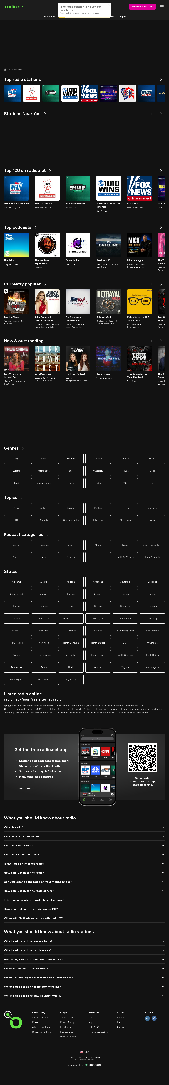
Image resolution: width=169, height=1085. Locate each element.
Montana (43, 631)
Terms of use (66, 1017)
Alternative (44, 471)
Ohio (125, 643)
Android (121, 1027)
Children (152, 508)
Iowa (70, 606)
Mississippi (152, 618)
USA (86, 1052)
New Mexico (16, 643)
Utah (70, 667)
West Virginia (17, 679)
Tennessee (16, 667)
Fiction (98, 557)
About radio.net (40, 1017)
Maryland (44, 618)
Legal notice (66, 1027)
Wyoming (71, 679)
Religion (125, 508)
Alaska (43, 582)
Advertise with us (41, 1027)
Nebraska (71, 631)
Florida (71, 594)
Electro (16, 471)
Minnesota (125, 618)
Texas (44, 667)
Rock (43, 459)
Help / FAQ (93, 1027)
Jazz (152, 471)
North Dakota (98, 643)
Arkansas (98, 582)
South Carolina (125, 655)
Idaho (152, 594)
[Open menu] (162, 7)
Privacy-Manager (68, 1037)
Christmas (125, 520)
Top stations (48, 16)
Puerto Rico (71, 655)
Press (35, 1022)
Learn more (26, 788)
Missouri (16, 631)
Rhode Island (98, 655)
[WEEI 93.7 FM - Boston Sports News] (146, 93)
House (125, 471)
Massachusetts (71, 618)
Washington (152, 667)
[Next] (161, 78)
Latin (98, 483)
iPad (119, 1022)
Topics (123, 16)
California (125, 582)
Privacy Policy (67, 1022)
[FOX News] (89, 93)
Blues (71, 483)
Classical (98, 471)
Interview (98, 520)
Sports (70, 508)
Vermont (98, 667)
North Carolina (71, 643)
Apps (91, 1022)
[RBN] (127, 93)
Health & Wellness (125, 557)
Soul (16, 483)
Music (152, 520)
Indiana (44, 606)
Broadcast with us (41, 1032)
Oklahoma (152, 643)
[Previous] (151, 78)
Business (44, 545)
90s (125, 483)
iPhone (120, 1017)
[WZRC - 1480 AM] (31, 93)
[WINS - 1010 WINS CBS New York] (70, 93)
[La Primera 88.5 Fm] (108, 93)
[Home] (5, 69)
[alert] (84, 10)
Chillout (98, 459)
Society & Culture (152, 545)
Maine (16, 618)
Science (17, 545)
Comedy (43, 520)
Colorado (152, 582)
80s (71, 471)
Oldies (152, 459)
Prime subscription (98, 1032)
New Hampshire (125, 631)
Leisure (71, 545)
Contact (92, 1017)
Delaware (44, 594)
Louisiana (152, 606)
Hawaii (125, 594)
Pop (17, 459)
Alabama (16, 582)
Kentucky (125, 606)
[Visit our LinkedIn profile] (147, 1018)
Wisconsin (43, 679)
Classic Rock (44, 483)
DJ (16, 520)
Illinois (16, 606)
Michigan (98, 618)
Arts (43, 557)
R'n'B (152, 483)
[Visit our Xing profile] (154, 1018)
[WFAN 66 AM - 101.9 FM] (12, 93)
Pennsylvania (44, 655)
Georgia (98, 594)
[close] (109, 5)
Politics (98, 508)
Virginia (125, 667)
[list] (84, 93)
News (16, 508)
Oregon (16, 655)
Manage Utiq (66, 1032)
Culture (44, 508)
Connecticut (16, 594)
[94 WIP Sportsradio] (50, 93)
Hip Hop (71, 459)
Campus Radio (71, 520)
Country (125, 459)
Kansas (98, 606)
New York (44, 643)
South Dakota (152, 655)
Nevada (98, 631)
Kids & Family (152, 557)
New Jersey (152, 631)
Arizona (71, 582)
